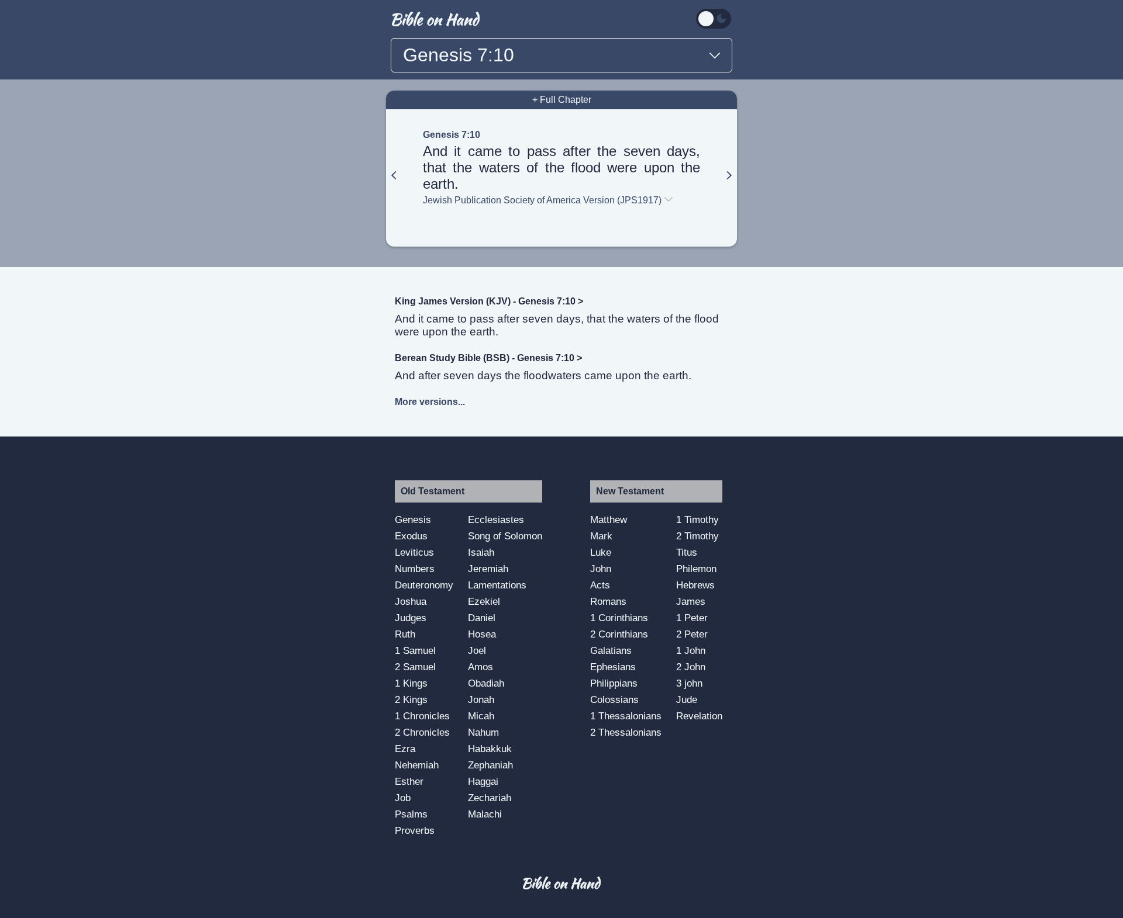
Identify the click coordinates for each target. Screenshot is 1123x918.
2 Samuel (415, 667)
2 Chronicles (422, 732)
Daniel (481, 617)
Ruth (405, 634)
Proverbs (415, 830)
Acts (600, 585)
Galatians (611, 650)
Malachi (485, 814)
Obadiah (486, 683)
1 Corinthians (619, 617)
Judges (410, 617)
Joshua (410, 601)
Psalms (411, 814)
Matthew (608, 519)
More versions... (430, 402)
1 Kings (411, 683)
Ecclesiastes (496, 519)
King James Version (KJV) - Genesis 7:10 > (489, 301)
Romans (608, 601)
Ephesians (613, 667)
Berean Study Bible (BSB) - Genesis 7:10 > (488, 358)
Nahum (483, 732)
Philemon (696, 568)
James (690, 601)
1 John (690, 650)
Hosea (482, 634)
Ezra (405, 748)
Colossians (614, 699)
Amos (480, 667)
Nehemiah (417, 765)
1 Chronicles (422, 716)
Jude (686, 699)
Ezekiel (484, 601)
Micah (481, 716)
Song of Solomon (505, 536)
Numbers (415, 568)
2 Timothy (697, 536)
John (600, 568)
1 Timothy (697, 519)
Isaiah (481, 552)
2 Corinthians (619, 634)
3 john (689, 683)
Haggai (483, 781)
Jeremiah (488, 568)
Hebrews (695, 585)
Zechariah (489, 797)
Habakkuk (490, 748)
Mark (601, 536)
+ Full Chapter (561, 100)
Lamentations (497, 585)
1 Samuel (415, 650)
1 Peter (692, 617)
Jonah (481, 699)
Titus (686, 552)
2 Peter (692, 634)
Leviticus (414, 552)
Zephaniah (490, 765)
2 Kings (411, 699)
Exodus (411, 536)
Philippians (614, 683)
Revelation (699, 716)
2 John (690, 667)
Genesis (413, 519)
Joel (477, 650)
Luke (600, 552)
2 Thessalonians (626, 732)
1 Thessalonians (626, 716)
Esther (409, 781)
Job (403, 797)
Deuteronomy (424, 585)
